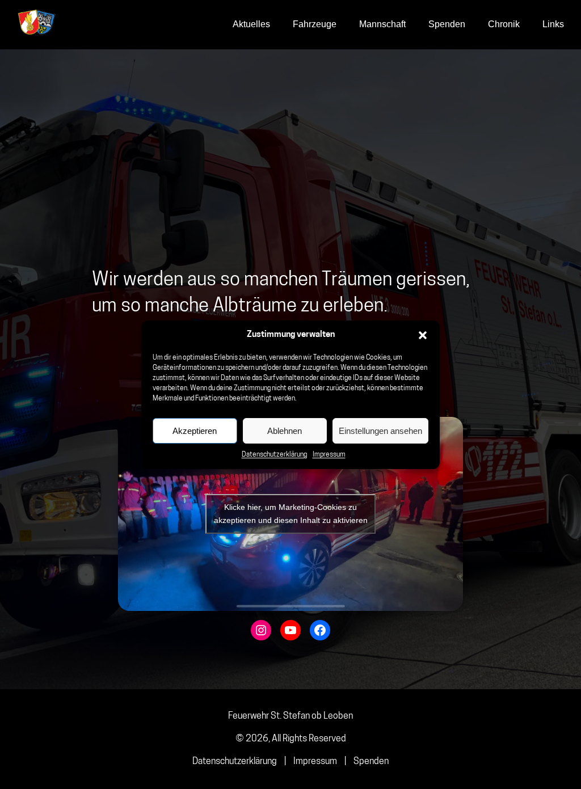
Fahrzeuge (314, 24)
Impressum (329, 455)
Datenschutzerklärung (274, 455)
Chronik (504, 24)
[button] (422, 335)
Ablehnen (284, 431)
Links (553, 24)
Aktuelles (251, 24)
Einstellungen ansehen (380, 431)
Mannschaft (382, 24)
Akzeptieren (194, 431)
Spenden (446, 24)
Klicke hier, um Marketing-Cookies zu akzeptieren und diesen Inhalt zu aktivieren (291, 514)
